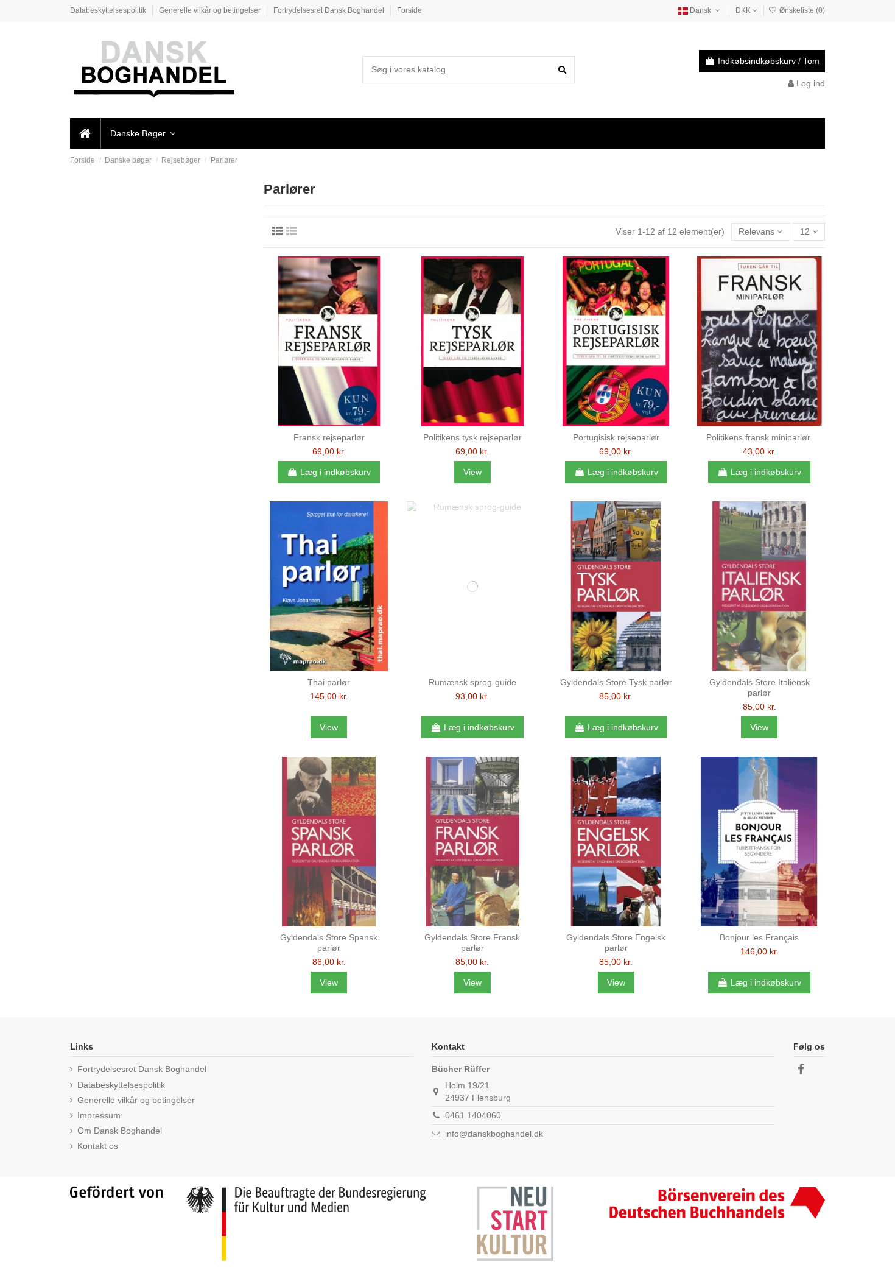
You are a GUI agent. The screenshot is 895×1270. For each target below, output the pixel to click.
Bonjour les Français (759, 937)
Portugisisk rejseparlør (616, 437)
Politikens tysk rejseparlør (472, 437)
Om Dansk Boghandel (119, 1130)
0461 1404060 (473, 1115)
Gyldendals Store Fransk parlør (472, 943)
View (472, 472)
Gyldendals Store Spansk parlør (328, 943)
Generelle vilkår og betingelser (210, 10)
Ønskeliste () (801, 10)
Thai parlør (328, 682)
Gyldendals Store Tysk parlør (616, 682)
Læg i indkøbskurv (335, 472)
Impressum (99, 1115)
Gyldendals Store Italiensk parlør (759, 687)
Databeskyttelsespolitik (109, 10)
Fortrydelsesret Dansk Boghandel (329, 10)
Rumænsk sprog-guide (472, 682)
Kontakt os (97, 1146)
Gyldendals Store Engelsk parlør (615, 943)
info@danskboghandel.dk (494, 1133)
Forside (409, 10)
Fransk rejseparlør (329, 437)
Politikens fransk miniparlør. (759, 437)
